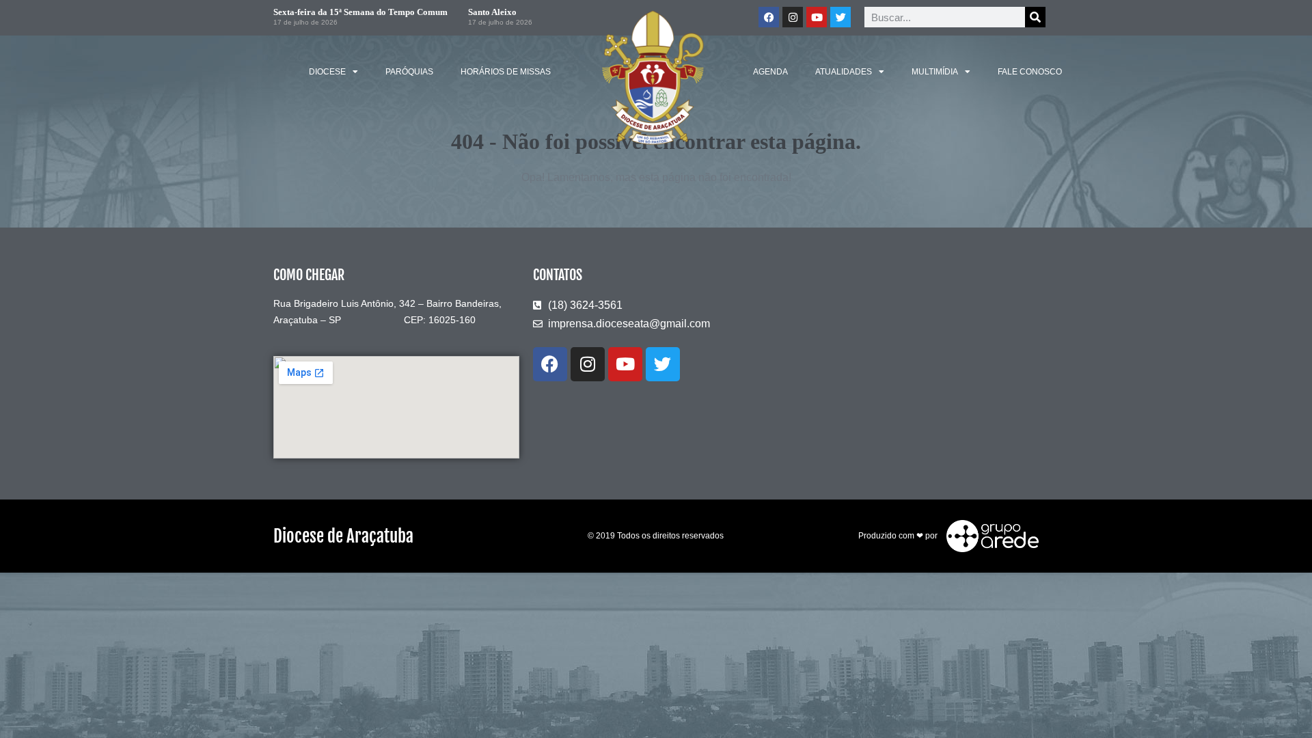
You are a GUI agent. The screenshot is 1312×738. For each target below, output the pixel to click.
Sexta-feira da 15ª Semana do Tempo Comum (360, 12)
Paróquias (409, 72)
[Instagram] (792, 17)
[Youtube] (816, 17)
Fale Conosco (1030, 72)
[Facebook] (768, 17)
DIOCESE (327, 72)
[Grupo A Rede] (989, 535)
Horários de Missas (506, 72)
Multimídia (935, 72)
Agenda (770, 72)
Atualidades (843, 72)
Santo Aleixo (492, 12)
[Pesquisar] (1035, 17)
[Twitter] (840, 17)
